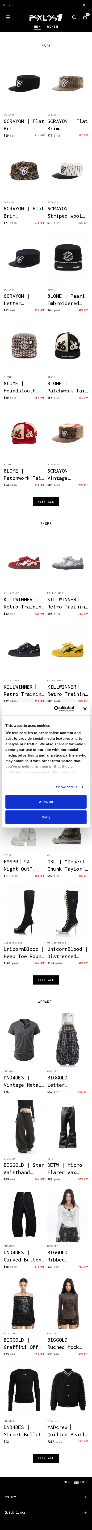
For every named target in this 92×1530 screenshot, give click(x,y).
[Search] (74, 17)
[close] (85, 5)
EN (4, 5)
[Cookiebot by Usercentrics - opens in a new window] (56, 709)
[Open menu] (8, 17)
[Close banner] (85, 708)
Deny (46, 817)
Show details (66, 787)
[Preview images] (24, 102)
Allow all (46, 802)
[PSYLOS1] (46, 17)
